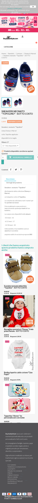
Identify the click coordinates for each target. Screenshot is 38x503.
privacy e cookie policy (15, 8)
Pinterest (21, 169)
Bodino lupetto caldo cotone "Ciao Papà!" (18, 373)
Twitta (16, 169)
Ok (33, 6)
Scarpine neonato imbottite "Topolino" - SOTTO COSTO (15, 287)
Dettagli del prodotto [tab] (14, 183)
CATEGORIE (8, 47)
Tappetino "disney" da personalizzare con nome (14, 417)
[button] (34, 34)
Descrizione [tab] (10, 179)
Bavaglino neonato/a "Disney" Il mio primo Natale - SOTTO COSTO (18, 330)
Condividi (11, 169)
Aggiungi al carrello (20, 157)
